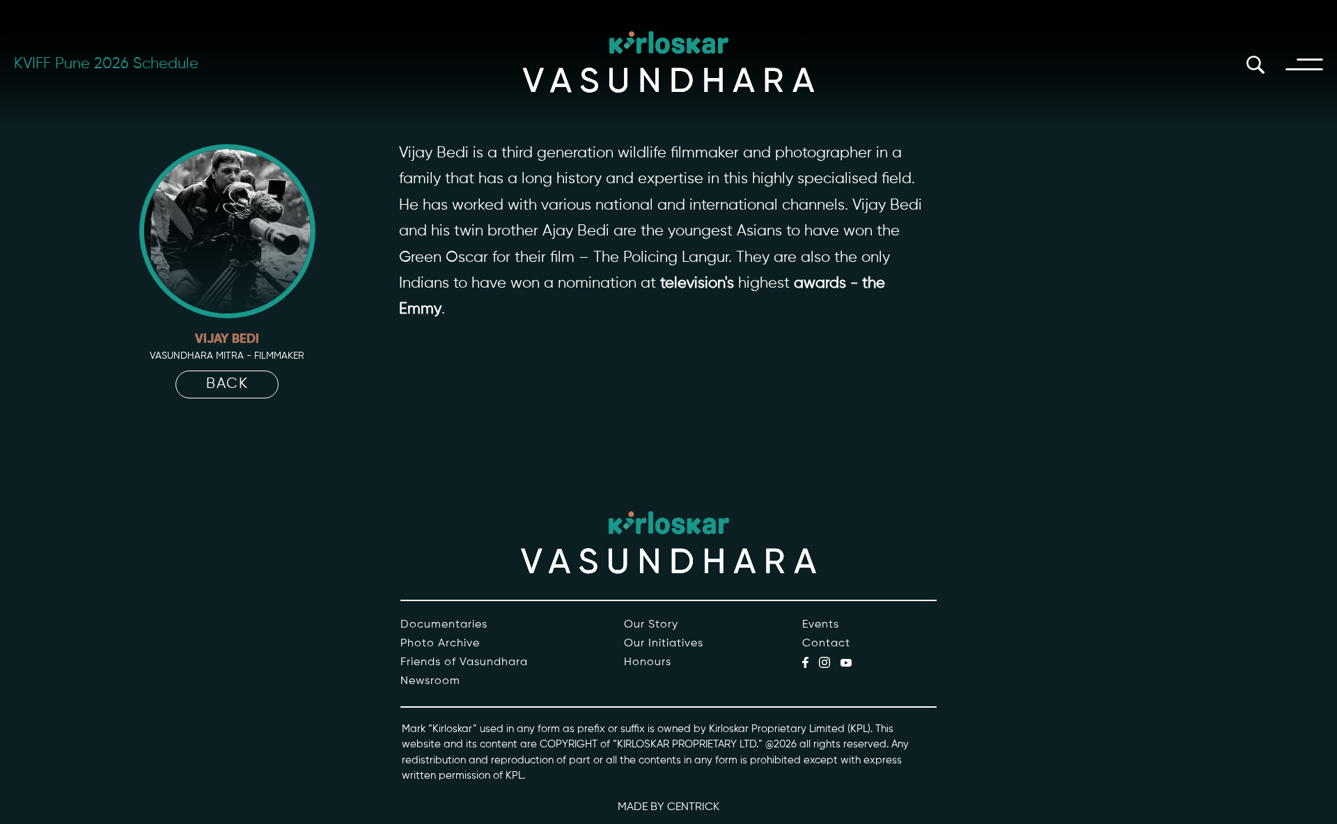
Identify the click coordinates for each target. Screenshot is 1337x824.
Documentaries (443, 624)
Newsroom (430, 681)
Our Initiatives (663, 643)
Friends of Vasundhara (464, 662)
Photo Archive (440, 643)
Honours (647, 662)
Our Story (651, 624)
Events (820, 624)
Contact (826, 643)
